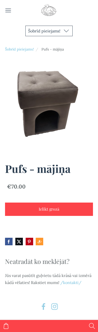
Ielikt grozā (49, 209)
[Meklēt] (92, 326)
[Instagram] (55, 306)
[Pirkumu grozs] (6, 326)
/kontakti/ (70, 282)
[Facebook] (43, 306)
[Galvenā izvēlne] (8, 10)
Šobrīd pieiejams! (19, 49)
